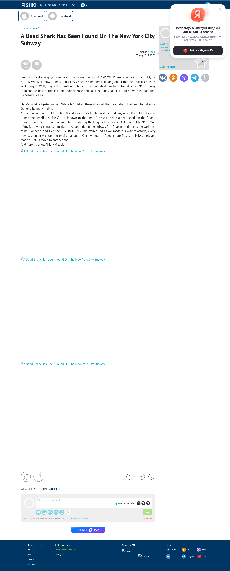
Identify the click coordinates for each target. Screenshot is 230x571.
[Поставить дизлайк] (38, 477)
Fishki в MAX (88, 530)
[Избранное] (151, 477)
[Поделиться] (142, 477)
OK (188, 550)
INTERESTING (47, 5)
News (30, 545)
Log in (116, 503)
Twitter (174, 550)
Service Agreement (63, 545)
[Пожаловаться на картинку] (61, 247)
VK (173, 556)
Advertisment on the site (65, 549)
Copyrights (59, 554)
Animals (31, 564)
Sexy (42, 545)
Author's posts (167, 66)
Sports (31, 559)
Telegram (190, 556)
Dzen (204, 556)
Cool (73, 5)
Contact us (126, 545)
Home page (28, 28)
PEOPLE (63, 5)
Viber (204, 550)
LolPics (31, 549)
